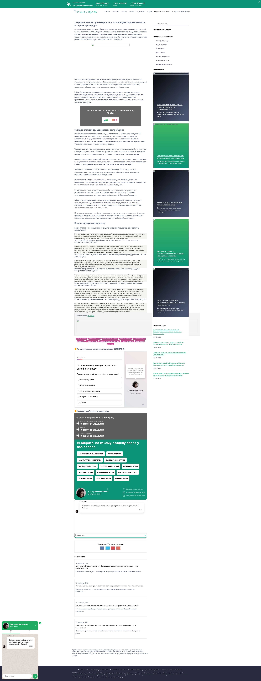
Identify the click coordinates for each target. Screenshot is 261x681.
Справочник (140, 11)
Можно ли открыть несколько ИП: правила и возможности (169, 204)
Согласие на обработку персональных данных (143, 670)
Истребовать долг (162, 60)
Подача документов (163, 56)
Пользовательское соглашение (171, 670)
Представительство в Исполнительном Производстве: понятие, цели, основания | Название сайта (167, 332)
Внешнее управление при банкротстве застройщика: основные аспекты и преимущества (109, 586)
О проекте (113, 670)
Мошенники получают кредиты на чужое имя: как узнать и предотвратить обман (169, 107)
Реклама (122, 670)
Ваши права (160, 48)
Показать (91, 316)
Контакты (81, 670)
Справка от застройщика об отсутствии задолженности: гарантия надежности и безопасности (106, 626)
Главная (107, 11)
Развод (124, 11)
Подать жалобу (161, 44)
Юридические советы (161, 11)
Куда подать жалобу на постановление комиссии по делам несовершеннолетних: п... (170, 254)
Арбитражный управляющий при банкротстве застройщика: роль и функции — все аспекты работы (107, 567)
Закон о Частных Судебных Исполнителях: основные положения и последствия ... (171, 303)
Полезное (115, 11)
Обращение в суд (162, 40)
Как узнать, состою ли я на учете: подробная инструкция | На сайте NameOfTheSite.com (168, 343)
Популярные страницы (164, 64)
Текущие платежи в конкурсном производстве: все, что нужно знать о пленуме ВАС (107, 605)
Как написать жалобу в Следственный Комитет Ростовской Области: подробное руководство (169, 364)
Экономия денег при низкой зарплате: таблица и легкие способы (169, 353)
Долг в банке (160, 52)
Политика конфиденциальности (97, 670)
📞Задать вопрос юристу (181, 11)
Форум (149, 11)
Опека (131, 11)
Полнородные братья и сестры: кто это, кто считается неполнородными (170, 157)
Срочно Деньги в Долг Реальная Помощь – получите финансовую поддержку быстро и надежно (171, 374)
